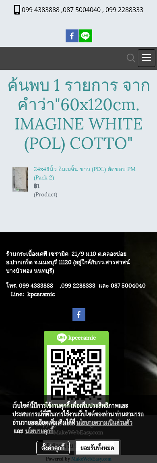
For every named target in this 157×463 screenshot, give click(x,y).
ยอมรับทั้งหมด (97, 447)
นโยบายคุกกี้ (39, 430)
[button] (128, 58)
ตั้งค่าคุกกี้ (52, 447)
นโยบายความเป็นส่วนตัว (104, 422)
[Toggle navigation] (146, 58)
